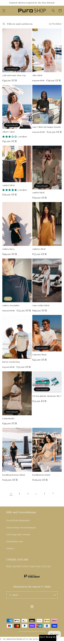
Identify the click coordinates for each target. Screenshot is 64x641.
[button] (3, 10)
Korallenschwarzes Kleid (13, 475)
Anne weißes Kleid (40, 305)
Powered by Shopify (39, 631)
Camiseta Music (39, 354)
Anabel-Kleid (8, 185)
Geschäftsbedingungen (18, 520)
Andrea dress (8, 249)
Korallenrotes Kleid (41, 475)
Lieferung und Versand (18, 534)
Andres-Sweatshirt (10, 305)
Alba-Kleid (37, 75)
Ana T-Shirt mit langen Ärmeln (46, 127)
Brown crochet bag (11, 362)
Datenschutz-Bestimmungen (21, 527)
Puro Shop (27, 631)
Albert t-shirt (8, 132)
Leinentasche (8, 418)
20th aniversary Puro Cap (14, 75)
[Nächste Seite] (53, 493)
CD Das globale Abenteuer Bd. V (47, 396)
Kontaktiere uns (14, 541)
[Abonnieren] (54, 595)
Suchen (10, 548)
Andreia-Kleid (39, 249)
